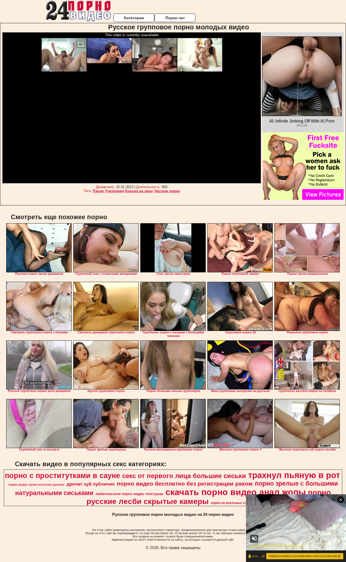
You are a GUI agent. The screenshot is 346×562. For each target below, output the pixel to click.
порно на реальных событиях (234, 503)
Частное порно (167, 191)
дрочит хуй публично (90, 484)
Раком (98, 191)
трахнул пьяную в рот (294, 475)
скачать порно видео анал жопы (235, 492)
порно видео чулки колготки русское (36, 484)
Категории (134, 18)
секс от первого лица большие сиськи (184, 475)
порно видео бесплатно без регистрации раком (185, 483)
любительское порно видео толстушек (129, 494)
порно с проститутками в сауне (62, 476)
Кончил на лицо (139, 191)
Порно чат (175, 18)
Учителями (114, 191)
